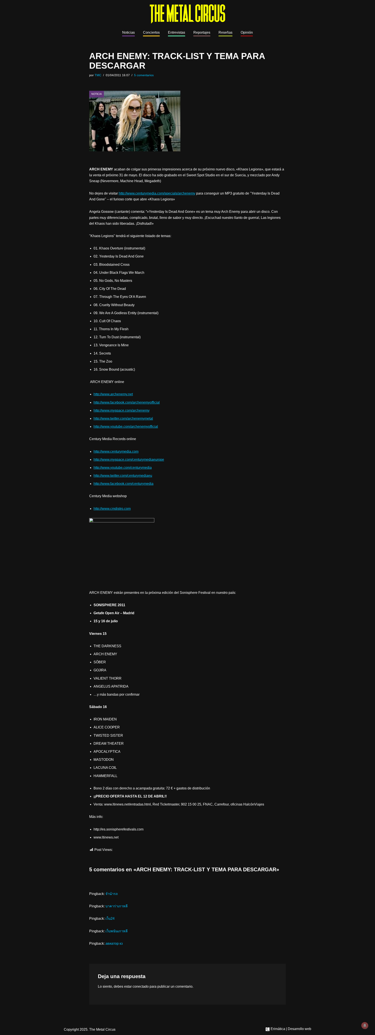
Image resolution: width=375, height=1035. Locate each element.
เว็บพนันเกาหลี (116, 931)
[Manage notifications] (364, 1025)
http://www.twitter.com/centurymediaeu (123, 475)
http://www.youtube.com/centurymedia (123, 467)
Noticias (128, 32)
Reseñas (225, 32)
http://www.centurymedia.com (116, 451)
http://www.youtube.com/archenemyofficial (126, 426)
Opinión (247, 32)
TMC (98, 75)
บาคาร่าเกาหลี (116, 906)
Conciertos (151, 32)
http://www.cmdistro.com (112, 508)
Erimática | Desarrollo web (290, 1029)
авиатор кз (114, 943)
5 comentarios (144, 75)
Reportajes (201, 32)
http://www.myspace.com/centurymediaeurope (129, 459)
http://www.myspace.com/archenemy (122, 410)
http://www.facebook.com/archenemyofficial (127, 402)
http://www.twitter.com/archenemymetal (123, 418)
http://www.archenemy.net (113, 394)
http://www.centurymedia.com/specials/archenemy (157, 193)
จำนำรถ (111, 894)
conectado (141, 986)
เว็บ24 (110, 918)
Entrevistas (176, 32)
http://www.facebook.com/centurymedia (123, 483)
